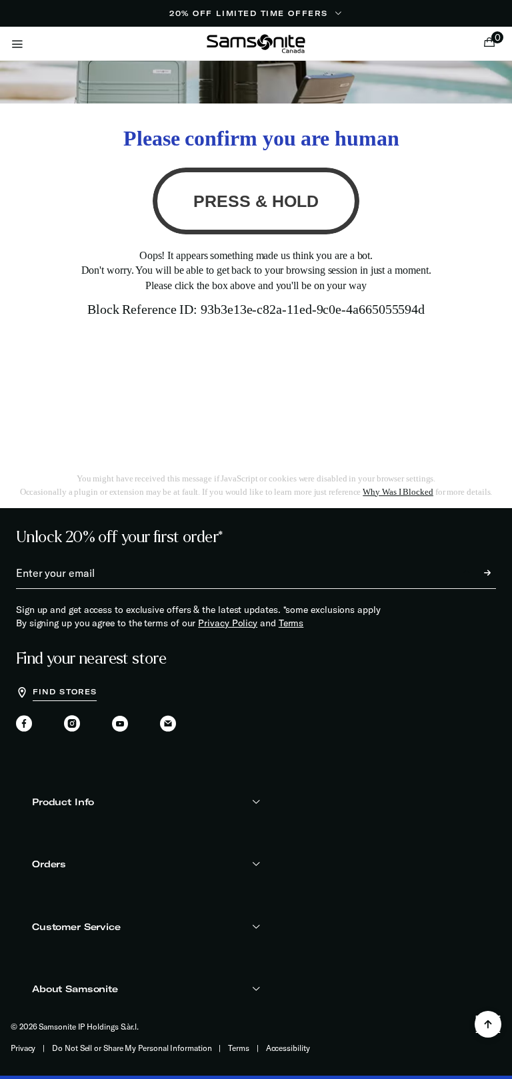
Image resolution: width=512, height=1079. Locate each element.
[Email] (168, 724)
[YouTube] (120, 724)
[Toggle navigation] (17, 43)
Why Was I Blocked (398, 492)
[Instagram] (72, 724)
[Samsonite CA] (256, 43)
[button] (492, 43)
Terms (291, 623)
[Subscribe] (475, 573)
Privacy (23, 1048)
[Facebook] (24, 724)
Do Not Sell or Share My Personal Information (131, 1048)
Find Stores (65, 691)
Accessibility (288, 1048)
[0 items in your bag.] (489, 43)
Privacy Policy (227, 623)
